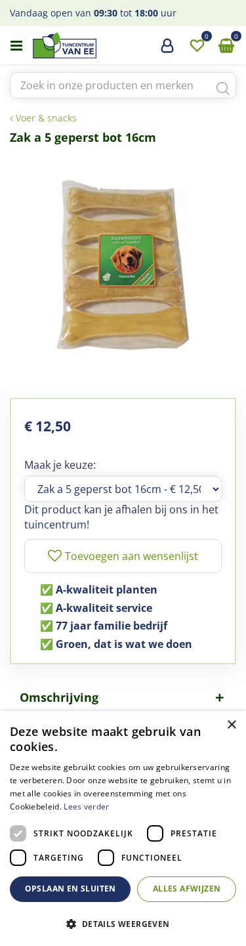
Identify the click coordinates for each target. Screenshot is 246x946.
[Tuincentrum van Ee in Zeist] (104, 45)
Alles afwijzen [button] (187, 888)
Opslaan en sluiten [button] (70, 888)
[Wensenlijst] (197, 46)
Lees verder (86, 806)
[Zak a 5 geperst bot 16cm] (123, 265)
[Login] (167, 50)
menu (16, 46)
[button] (123, 923)
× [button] (231, 725)
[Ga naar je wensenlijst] (197, 46)
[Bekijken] (226, 46)
